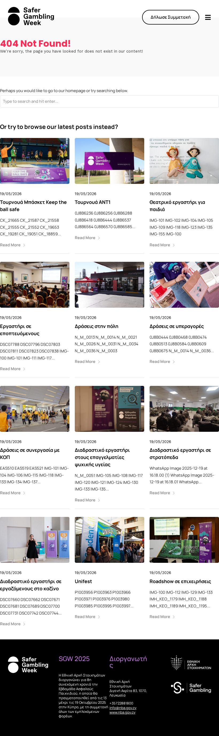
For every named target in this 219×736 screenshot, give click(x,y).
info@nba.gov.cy (123, 707)
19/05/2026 (11, 193)
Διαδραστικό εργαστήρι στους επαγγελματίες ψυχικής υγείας (102, 457)
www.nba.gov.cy (122, 712)
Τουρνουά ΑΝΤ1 (93, 202)
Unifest (83, 581)
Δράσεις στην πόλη (96, 326)
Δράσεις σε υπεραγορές (177, 326)
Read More (10, 245)
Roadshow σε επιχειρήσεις (180, 581)
